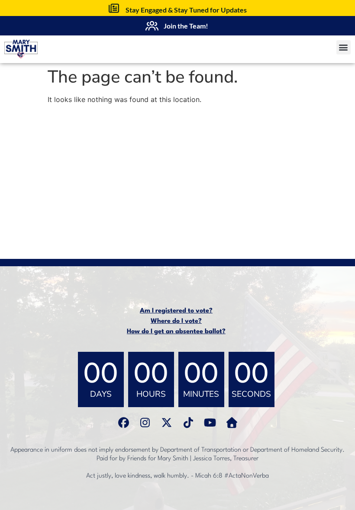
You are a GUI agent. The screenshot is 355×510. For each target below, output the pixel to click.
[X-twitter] (167, 422)
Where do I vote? (176, 321)
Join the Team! (186, 26)
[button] (343, 47)
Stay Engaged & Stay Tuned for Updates (186, 10)
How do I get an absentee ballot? (176, 331)
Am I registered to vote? (176, 311)
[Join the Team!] (152, 26)
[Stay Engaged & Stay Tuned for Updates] (114, 8)
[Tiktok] (188, 422)
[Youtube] (210, 422)
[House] (231, 422)
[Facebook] (123, 422)
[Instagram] (145, 422)
